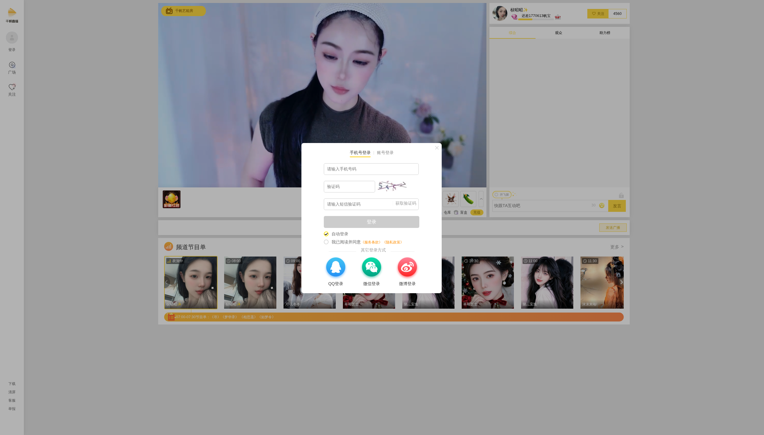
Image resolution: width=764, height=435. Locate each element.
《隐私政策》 (393, 242)
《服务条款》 (371, 242)
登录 (371, 221)
